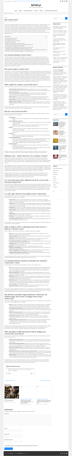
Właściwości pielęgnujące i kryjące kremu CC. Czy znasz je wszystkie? (62, 132)
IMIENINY (55, 172)
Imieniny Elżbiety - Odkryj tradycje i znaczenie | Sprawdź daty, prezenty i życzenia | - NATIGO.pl (60, 86)
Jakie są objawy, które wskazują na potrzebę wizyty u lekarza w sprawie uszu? (19, 47)
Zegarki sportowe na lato (45, 380)
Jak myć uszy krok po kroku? (10, 42)
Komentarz (6, 413)
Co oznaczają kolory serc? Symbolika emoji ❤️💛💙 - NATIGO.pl (58, 71)
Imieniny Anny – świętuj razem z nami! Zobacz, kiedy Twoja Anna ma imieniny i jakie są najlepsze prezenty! (60, 90)
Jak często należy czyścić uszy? (10, 39)
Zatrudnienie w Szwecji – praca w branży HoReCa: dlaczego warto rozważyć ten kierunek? (60, 27)
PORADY (41, 10)
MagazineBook (20, 453)
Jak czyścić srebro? (9, 400)
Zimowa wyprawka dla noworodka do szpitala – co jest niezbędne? (27, 401)
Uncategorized (56, 182)
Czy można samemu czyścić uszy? (11, 38)
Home (5, 13)
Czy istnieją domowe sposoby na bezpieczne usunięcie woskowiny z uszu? (18, 48)
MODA (16, 10)
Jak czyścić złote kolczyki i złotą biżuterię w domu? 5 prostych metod (59, 35)
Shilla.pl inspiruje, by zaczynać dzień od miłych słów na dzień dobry (59, 44)
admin (14, 21)
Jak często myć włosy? (9, 380)
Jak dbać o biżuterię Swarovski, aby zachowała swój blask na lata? (44, 401)
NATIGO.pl (36, 5)
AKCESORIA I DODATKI (28, 10)
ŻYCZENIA (55, 186)
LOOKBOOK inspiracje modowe (51, 10)
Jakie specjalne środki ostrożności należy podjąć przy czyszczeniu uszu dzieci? (19, 51)
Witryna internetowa (8, 439)
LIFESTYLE (36, 10)
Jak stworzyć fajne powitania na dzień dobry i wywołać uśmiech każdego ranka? (60, 73)
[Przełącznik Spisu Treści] (45, 37)
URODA (20, 10)
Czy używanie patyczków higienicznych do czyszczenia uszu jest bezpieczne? (19, 44)
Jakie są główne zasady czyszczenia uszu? (12, 40)
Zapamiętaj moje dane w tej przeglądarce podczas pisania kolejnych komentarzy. (21, 445)
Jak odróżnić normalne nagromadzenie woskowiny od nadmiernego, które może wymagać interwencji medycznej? (26, 49)
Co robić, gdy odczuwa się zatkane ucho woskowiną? (14, 45)
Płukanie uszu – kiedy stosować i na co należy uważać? (15, 43)
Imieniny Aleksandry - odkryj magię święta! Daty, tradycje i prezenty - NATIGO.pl (60, 78)
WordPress (11, 453)
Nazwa (6, 428)
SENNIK (54, 180)
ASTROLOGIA (56, 170)
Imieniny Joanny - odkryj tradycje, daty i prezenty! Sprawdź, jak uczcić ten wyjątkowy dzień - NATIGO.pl (60, 96)
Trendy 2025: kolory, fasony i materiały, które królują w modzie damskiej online (29, 1)
